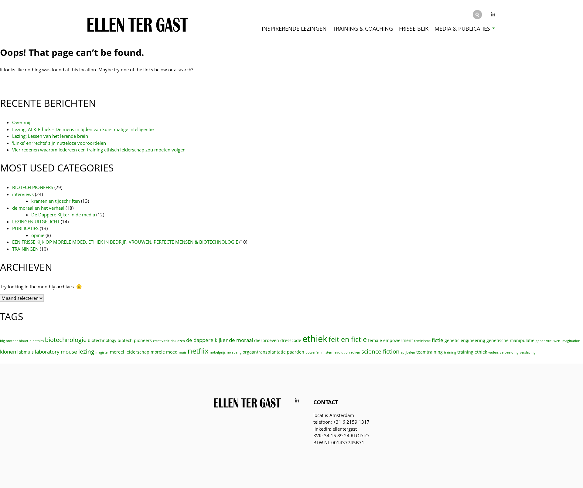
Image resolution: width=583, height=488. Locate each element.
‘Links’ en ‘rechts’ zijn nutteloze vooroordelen (59, 143)
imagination (570, 341)
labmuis (25, 352)
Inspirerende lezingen (294, 28)
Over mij (21, 122)
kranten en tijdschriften (55, 201)
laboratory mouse (56, 351)
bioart (23, 341)
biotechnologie (66, 339)
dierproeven (266, 340)
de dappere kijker (207, 340)
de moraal (241, 340)
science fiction (380, 351)
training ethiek (472, 352)
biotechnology (102, 340)
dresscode (290, 340)
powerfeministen (318, 352)
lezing (86, 351)
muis (182, 352)
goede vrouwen (548, 341)
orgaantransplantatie (264, 352)
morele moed (164, 352)
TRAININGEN (25, 249)
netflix (198, 351)
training (450, 352)
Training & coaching (363, 28)
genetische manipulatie (510, 340)
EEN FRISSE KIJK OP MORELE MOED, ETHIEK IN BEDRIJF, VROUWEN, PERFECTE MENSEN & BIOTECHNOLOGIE (125, 242)
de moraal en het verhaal (38, 208)
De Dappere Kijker (461, 44)
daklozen (178, 341)
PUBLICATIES (25, 228)
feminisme (422, 341)
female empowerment (390, 340)
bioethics (36, 341)
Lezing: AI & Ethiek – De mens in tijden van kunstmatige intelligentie (83, 129)
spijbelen (408, 352)
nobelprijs (218, 352)
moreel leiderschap (129, 352)
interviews (23, 194)
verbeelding (509, 352)
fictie (437, 340)
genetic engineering (465, 340)
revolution (341, 352)
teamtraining (429, 352)
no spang (234, 352)
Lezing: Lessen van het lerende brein (50, 136)
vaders (493, 352)
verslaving (527, 352)
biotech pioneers (135, 340)
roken (355, 352)
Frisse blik (413, 28)
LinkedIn (493, 14)
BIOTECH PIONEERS (32, 187)
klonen (8, 351)
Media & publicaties (462, 28)
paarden (295, 352)
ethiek (314, 339)
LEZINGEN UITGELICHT (36, 222)
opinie (37, 235)
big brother (9, 341)
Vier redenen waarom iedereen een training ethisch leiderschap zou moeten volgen (99, 150)
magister (102, 352)
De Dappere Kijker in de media (63, 215)
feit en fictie (348, 339)
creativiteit (161, 341)
